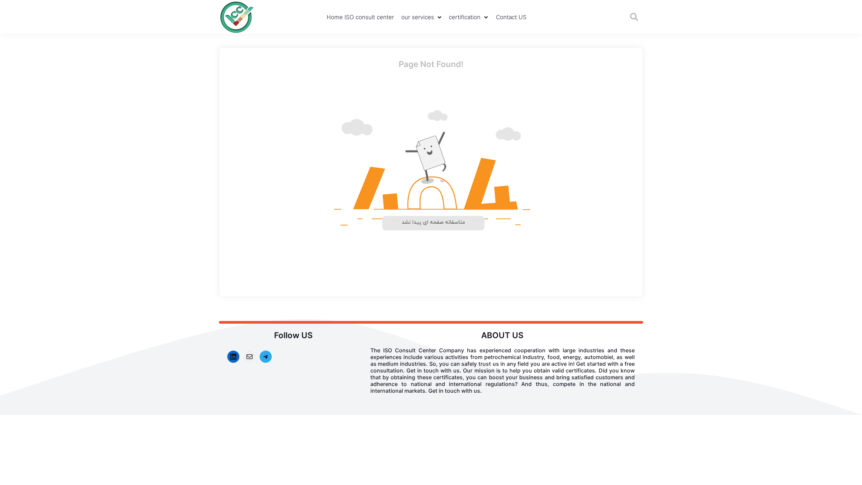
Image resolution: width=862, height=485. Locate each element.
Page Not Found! (431, 64)
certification (464, 17)
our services (417, 17)
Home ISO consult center (360, 17)
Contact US (511, 17)
